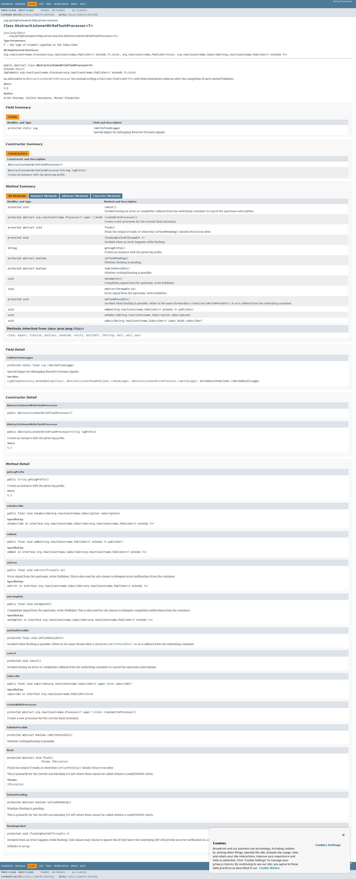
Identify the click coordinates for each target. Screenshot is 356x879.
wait (120, 335)
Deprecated (61, 4)
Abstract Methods (75, 195)
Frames (45, 10)
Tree (49, 4)
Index (74, 4)
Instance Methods (44, 195)
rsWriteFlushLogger (106, 128)
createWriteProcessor (119, 217)
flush (108, 227)
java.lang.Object (14, 32)
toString (108, 335)
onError (110, 288)
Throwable (133, 237)
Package (20, 4)
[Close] (343, 835)
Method (49, 15)
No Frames (58, 10)
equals (22, 335)
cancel (109, 207)
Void (115, 54)
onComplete (112, 278)
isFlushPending (115, 258)
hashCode (65, 335)
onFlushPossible (116, 299)
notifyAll (92, 335)
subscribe (111, 320)
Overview (7, 4)
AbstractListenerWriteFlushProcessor (34, 164)
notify (78, 335)
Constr (37, 15)
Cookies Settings (328, 845)
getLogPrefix (113, 248)
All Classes (79, 10)
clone (11, 335)
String (65, 170)
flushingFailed (115, 237)
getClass (50, 335)
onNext (109, 309)
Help (83, 4)
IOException (60, 761)
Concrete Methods (106, 195)
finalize (35, 335)
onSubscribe (113, 315)
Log (35, 128)
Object (20, 68)
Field (27, 15)
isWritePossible (116, 268)
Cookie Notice (269, 868)
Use (41, 4)
